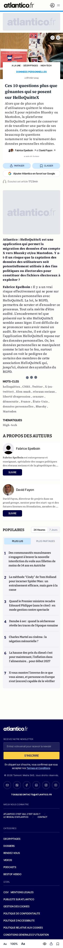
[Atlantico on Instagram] (46, 785)
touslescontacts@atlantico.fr (31, 794)
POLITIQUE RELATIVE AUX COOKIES (23, 927)
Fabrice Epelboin (24, 150)
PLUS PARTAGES (45, 541)
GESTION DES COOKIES (16, 906)
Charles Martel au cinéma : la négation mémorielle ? (28, 639)
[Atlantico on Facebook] (26, 785)
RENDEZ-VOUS (12, 852)
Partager (19, 165)
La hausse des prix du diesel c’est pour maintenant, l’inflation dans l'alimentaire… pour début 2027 (30, 657)
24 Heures (39, 529)
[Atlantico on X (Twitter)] (17, 785)
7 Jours (53, 529)
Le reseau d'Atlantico (16, 817)
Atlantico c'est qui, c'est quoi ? (22, 814)
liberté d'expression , (18, 397)
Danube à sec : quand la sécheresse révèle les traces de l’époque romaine (33, 623)
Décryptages (30, 65)
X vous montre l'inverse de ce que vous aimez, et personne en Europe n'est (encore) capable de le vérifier (32, 677)
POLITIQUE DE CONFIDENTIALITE (22, 913)
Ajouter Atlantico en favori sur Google (34, 173)
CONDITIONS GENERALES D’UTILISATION (26, 934)
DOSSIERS (9, 845)
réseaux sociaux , (44, 392)
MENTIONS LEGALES (22, 892)
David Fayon (45, 150)
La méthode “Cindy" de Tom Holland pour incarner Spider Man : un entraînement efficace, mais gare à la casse (33, 583)
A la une (16, 65)
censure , (39, 397)
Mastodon (9, 411)
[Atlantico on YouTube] (55, 785)
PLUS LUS (17, 541)
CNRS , (27, 387)
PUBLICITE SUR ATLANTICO (19, 899)
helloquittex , (12, 387)
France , (27, 402)
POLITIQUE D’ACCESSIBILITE (19, 920)
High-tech (46, 65)
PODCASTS (10, 867)
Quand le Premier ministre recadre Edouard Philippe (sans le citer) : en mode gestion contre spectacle (32, 605)
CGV (6, 892)
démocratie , (12, 402)
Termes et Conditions (38, 768)
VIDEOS (8, 859)
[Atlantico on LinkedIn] (36, 785)
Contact (42, 817)
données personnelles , (19, 406)
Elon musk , (24, 392)
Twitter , (38, 387)
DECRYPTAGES (12, 838)
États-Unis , (41, 402)
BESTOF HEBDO (12, 874)
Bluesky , (42, 406)
